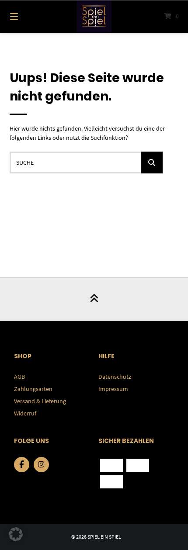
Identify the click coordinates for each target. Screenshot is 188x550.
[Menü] (26, 16)
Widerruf (25, 413)
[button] (15, 534)
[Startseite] (94, 16)
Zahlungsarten (33, 389)
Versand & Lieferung (40, 401)
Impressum (113, 389)
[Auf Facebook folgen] (21, 464)
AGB (19, 377)
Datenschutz (114, 377)
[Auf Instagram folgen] (41, 464)
